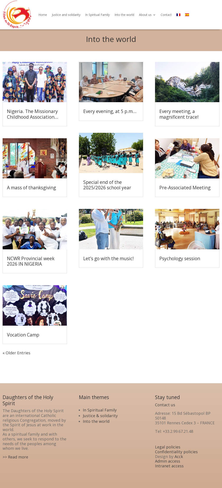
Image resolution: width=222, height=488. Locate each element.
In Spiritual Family (97, 15)
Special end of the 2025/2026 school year (107, 185)
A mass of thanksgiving (31, 188)
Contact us (165, 404)
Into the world (124, 15)
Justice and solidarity (66, 15)
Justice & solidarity (100, 415)
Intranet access (169, 465)
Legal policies (167, 447)
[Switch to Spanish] (187, 14)
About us (145, 15)
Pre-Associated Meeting (185, 188)
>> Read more (15, 457)
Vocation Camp (23, 335)
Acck (179, 456)
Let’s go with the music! (108, 258)
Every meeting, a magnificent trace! (179, 114)
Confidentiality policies (176, 451)
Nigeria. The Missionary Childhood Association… (32, 114)
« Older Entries (16, 352)
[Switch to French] (178, 14)
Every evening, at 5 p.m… (109, 111)
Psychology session (179, 258)
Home (42, 15)
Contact (166, 15)
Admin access (167, 461)
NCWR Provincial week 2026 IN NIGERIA (30, 261)
